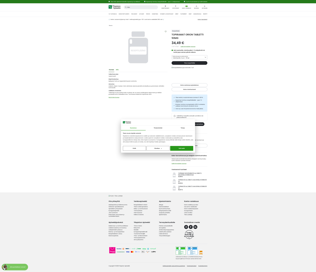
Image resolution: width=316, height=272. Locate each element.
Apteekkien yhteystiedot (116, 209)
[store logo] (114, 7)
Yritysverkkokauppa (164, 236)
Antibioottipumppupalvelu (166, 230)
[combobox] (141, 7)
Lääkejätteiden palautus (115, 230)
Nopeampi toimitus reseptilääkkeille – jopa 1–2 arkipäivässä (189, 101)
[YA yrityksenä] (189, 234)
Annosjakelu (162, 228)
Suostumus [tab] (133, 128)
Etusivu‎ (110, 25)
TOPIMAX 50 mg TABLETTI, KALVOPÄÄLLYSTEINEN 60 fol (192, 180)
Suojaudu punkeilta (164, 212)
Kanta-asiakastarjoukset (191, 209)
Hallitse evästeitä (139, 214)
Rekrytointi (137, 228)
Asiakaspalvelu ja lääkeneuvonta (118, 205)
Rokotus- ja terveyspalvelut (116, 232)
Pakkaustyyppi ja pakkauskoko (180, 56)
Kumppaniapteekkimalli (140, 232)
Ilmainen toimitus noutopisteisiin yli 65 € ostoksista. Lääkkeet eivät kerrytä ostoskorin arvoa (190, 105)
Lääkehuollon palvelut (165, 232)
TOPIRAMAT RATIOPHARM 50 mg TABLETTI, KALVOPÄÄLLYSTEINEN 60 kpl (190, 174)
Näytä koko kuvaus (114, 97)
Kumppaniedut (188, 210)
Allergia (161, 205)
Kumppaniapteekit (114, 210)
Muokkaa (157, 148)
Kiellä (134, 148)
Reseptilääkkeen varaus (115, 234)
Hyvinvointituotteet (164, 209)
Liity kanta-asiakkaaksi (190, 207)
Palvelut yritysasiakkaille (166, 226)
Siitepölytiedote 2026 (165, 210)
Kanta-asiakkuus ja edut (191, 205)
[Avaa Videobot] (5, 267)
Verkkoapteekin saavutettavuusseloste (174, 266)
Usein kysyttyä (138, 212)
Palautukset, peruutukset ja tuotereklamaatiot (116, 215)
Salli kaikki (182, 148)
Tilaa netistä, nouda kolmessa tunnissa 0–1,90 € (189, 97)
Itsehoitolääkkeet (164, 207)
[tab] (111, 69)
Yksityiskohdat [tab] (158, 128)
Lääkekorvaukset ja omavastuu (117, 228)
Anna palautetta (138, 239)
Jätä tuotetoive (113, 212)
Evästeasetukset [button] (191, 266)
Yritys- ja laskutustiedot (140, 236)
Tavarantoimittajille (139, 234)
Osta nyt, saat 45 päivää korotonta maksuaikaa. (189, 108)
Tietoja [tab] (183, 128)
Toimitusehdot (138, 210)
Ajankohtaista (163, 214)
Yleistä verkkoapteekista (141, 207)
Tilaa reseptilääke (189, 63)
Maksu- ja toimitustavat (141, 209)
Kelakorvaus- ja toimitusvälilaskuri (118, 226)
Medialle (136, 230)
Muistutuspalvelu (113, 236)
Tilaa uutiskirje (188, 214)
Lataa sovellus (188, 212)
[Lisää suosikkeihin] (166, 31)
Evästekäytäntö (202, 266)
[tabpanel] (138, 86)
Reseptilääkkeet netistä (140, 205)
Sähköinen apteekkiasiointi (116, 207)
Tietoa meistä (138, 226)
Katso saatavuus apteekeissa (189, 85)
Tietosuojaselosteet (139, 237)
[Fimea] (181, 250)
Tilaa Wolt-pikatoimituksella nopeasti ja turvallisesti (125, 1)
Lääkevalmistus (163, 234)
